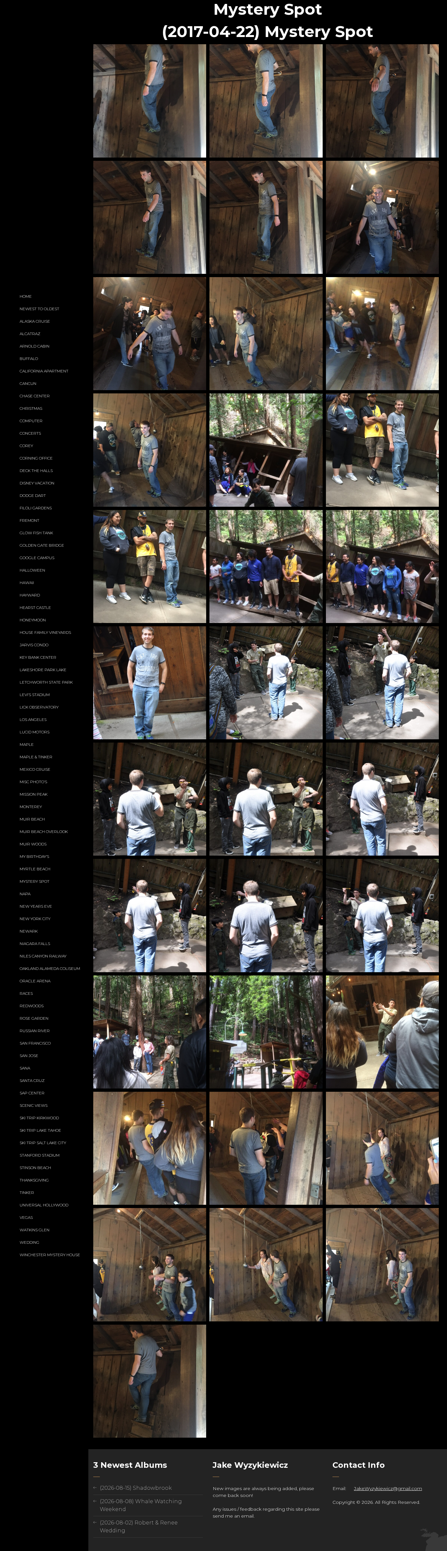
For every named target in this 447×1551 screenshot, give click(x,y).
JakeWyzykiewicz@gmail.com (388, 1488)
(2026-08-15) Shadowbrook (136, 1488)
